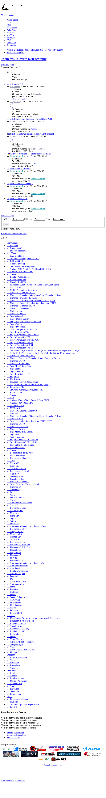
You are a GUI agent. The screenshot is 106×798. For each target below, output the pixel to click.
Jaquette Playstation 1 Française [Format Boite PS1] (29, 119)
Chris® (34, 164)
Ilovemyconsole (17, 156)
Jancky (34, 129)
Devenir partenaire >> (53, 765)
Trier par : (29, 219)
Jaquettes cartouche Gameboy (20, 183)
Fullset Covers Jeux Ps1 (17, 99)
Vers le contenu (7, 15)
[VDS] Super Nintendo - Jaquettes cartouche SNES (29, 154)
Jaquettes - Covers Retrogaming (24, 59)
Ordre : (49, 219)
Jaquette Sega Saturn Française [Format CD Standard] (30, 134)
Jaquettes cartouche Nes (17, 198)
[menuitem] (11, 30)
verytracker (15, 101)
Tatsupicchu (15, 86)
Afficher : (7, 219)
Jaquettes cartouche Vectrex (19, 168)
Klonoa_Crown (17, 121)
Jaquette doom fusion (16, 84)
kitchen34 (35, 114)
